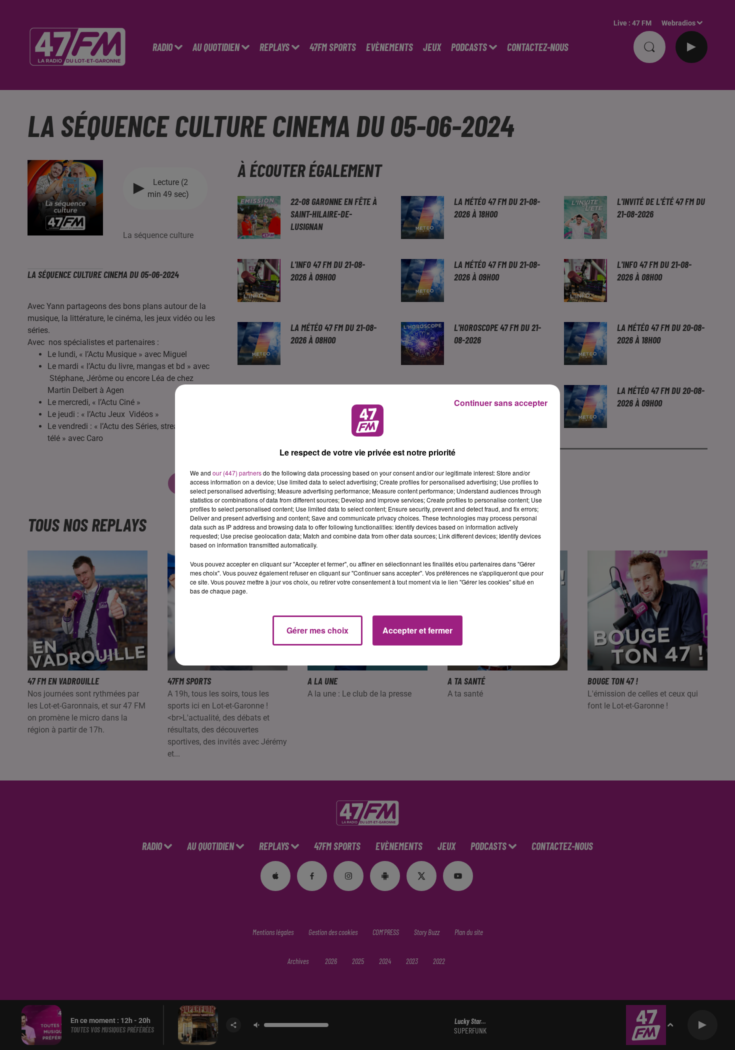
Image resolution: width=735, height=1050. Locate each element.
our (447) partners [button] (237, 472)
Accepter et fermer (417, 630)
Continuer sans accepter (501, 402)
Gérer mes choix (317, 630)
